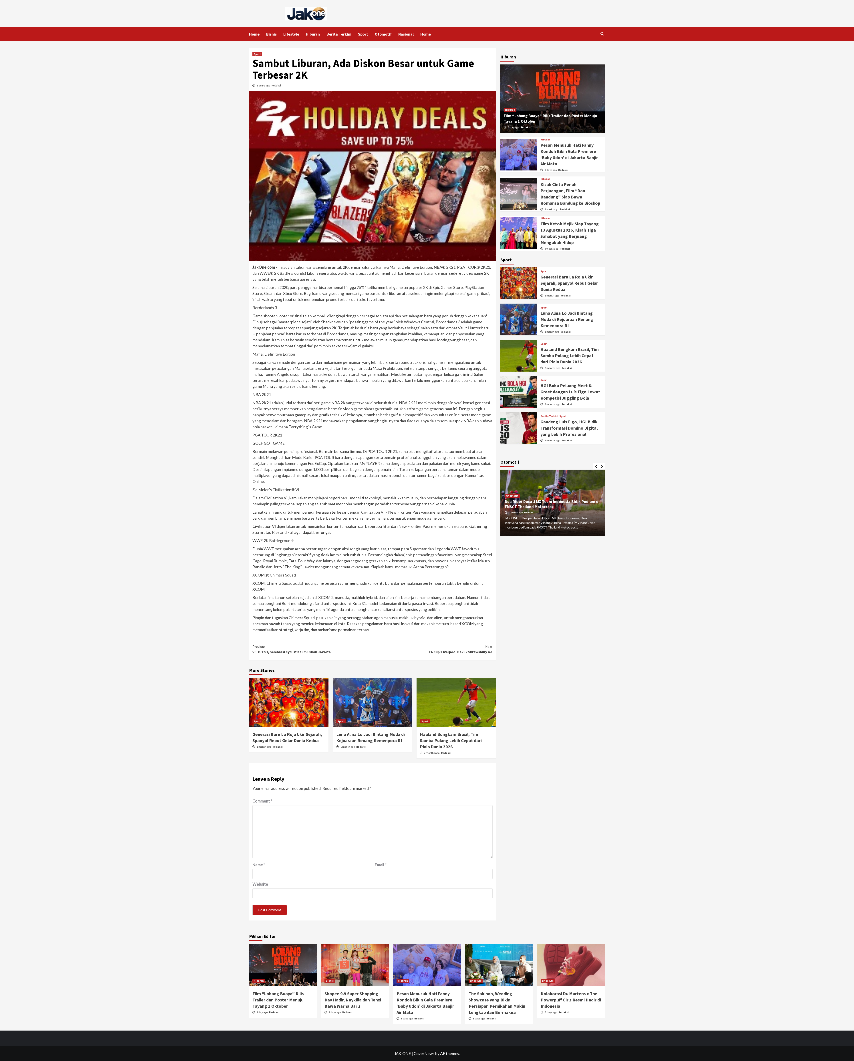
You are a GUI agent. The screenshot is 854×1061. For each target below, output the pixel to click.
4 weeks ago (516, 512)
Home (254, 34)
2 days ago (335, 1012)
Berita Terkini (338, 34)
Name (258, 864)
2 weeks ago (552, 209)
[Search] (602, 34)
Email (381, 864)
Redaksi (276, 85)
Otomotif (383, 34)
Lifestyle (291, 34)
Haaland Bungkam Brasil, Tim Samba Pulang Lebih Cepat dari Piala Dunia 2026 (451, 740)
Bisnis (271, 34)
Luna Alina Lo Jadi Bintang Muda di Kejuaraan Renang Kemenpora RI (566, 319)
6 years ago (263, 85)
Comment (262, 801)
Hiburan (313, 34)
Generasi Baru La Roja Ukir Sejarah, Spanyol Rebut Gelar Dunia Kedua (569, 283)
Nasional (406, 34)
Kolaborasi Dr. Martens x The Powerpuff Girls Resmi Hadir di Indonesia (571, 1000)
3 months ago (552, 440)
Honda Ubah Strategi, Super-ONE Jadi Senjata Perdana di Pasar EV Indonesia (546, 504)
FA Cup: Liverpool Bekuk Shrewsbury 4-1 (461, 649)
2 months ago (432, 753)
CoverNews (424, 1053)
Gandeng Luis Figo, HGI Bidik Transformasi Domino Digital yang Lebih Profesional (569, 428)
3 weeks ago (552, 248)
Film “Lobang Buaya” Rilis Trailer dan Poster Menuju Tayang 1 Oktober (278, 1000)
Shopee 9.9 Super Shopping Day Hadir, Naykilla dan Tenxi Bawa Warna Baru (352, 1000)
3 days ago (551, 170)
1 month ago (264, 746)
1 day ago (513, 127)
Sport (363, 34)
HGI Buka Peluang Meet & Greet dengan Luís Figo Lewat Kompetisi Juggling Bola (570, 392)
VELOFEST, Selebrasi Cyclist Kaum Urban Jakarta (291, 649)
